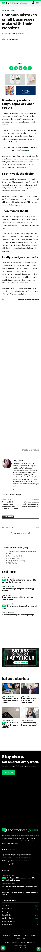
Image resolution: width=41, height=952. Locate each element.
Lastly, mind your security (16, 561)
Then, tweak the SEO (15, 558)
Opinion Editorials (7, 604)
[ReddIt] (25, 68)
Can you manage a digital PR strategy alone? (10, 700)
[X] (16, 68)
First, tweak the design (15, 556)
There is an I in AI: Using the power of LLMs (10, 725)
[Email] (30, 68)
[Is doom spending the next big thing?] (30, 712)
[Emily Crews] (7, 474)
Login (37, 528)
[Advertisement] (20, 632)
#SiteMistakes (13, 563)
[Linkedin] (20, 68)
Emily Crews (24, 33)
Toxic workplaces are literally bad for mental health (30, 700)
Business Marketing (8, 10)
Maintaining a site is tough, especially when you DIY (21, 552)
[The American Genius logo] (14, 3)
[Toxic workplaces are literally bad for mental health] (30, 688)
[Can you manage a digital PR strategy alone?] (11, 688)
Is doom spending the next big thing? (18, 615)
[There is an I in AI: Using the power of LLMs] (11, 712)
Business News (6, 595)
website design (15, 495)
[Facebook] (11, 68)
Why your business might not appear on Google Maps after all (30, 504)
